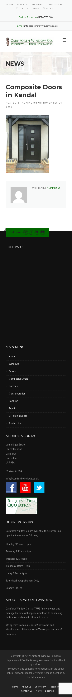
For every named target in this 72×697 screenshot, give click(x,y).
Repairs (13, 408)
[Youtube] (37, 232)
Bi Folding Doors (18, 415)
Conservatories (17, 393)
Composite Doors (18, 378)
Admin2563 (29, 102)
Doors (12, 371)
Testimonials (55, 4)
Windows (14, 364)
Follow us (15, 232)
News (36, 8)
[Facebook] (31, 232)
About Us (22, 4)
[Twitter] (25, 232)
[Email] (42, 232)
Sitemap (47, 8)
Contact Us (22, 8)
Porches (13, 386)
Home (9, 4)
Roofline (13, 401)
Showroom (38, 4)
